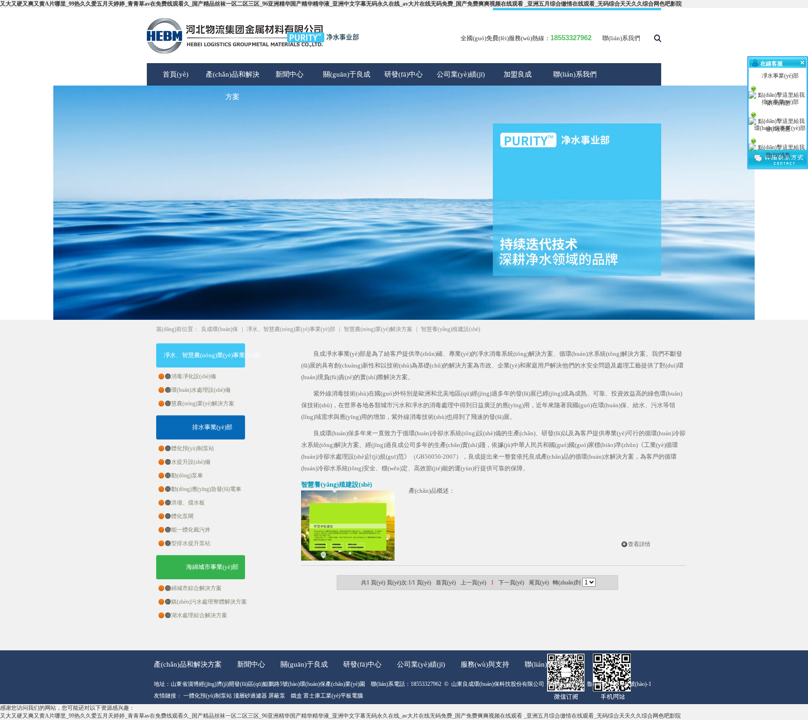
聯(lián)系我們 (621, 38)
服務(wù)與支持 (485, 664)
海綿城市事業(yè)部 (212, 566)
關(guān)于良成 (346, 74)
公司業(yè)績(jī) (461, 74)
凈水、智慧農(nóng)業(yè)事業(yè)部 (212, 355)
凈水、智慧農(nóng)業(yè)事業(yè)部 (290, 329)
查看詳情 (639, 544)
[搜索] (657, 40)
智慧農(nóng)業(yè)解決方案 (378, 329)
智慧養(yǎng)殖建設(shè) (450, 329)
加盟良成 (518, 74)
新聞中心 (289, 74)
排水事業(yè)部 (212, 427)
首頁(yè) (175, 74)
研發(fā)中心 (403, 74)
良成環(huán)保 (219, 329)
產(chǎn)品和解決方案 (188, 664)
